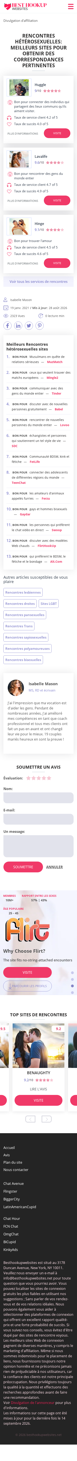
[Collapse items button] (38, 281)
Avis (6, 1155)
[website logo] (19, 87)
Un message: (14, 831)
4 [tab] (72, 992)
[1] (28, 778)
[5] (49, 778)
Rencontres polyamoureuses (27, 648)
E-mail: (9, 810)
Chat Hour (11, 1218)
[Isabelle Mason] (16, 688)
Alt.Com (56, 561)
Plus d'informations (22, 133)
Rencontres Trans (19, 626)
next (47, 1119)
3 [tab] (72, 986)
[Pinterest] (40, 326)
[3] (38, 778)
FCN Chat (10, 1226)
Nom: (8, 788)
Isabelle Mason (43, 683)
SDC (15, 446)
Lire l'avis (38, 1089)
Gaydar (25, 514)
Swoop (57, 530)
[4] (43, 778)
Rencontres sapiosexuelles (25, 637)
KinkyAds (10, 1249)
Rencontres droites (20, 603)
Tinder (56, 393)
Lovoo (64, 425)
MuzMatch (54, 362)
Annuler (54, 867)
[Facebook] (7, 326)
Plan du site (12, 1162)
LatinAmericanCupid (19, 1206)
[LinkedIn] (18, 326)
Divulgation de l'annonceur (33, 1402)
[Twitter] (29, 326)
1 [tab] (72, 972)
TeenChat (19, 483)
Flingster (10, 1191)
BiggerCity (11, 1199)
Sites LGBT (49, 603)
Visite (57, 133)
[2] (33, 778)
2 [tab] (72, 979)
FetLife (35, 462)
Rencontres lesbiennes (23, 592)
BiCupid (9, 1242)
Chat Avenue (13, 1183)
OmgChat (11, 1234)
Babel (59, 409)
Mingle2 (52, 378)
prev (30, 1119)
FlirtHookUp (47, 546)
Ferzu (46, 498)
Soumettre (23, 867)
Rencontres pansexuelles (24, 615)
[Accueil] (29, 6)
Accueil (9, 1147)
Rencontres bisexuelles (23, 660)
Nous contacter (15, 1169)
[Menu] (71, 6)
